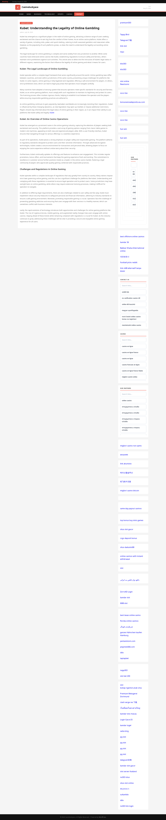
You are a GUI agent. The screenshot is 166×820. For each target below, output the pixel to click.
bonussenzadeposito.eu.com (132, 102)
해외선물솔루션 (126, 472)
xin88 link (125, 292)
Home (21, 14)
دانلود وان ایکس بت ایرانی (129, 580)
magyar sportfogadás (130, 310)
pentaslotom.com (127, 641)
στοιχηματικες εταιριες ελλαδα (131, 420)
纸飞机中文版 (125, 481)
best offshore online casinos (132, 236)
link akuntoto (126, 463)
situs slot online (127, 783)
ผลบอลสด (124, 454)
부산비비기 (124, 789)
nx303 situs (125, 777)
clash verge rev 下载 (128, 702)
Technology (49, 14)
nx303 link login (126, 806)
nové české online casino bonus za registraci (131, 318)
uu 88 (134, 173)
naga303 (123, 670)
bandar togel (125, 725)
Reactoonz (124, 84)
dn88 (134, 180)
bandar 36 (124, 242)
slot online (124, 81)
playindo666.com (127, 647)
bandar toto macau (128, 714)
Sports (60, 14)
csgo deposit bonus (128, 538)
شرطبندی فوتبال (126, 626)
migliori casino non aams (131, 445)
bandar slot (125, 597)
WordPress (102, 817)
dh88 (134, 186)
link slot (123, 46)
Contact (79, 14)
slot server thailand (128, 771)
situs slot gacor (126, 529)
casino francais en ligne (130, 365)
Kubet (52, 113)
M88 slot (123, 603)
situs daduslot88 (127, 547)
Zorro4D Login (126, 591)
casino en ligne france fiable (132, 371)
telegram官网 (126, 760)
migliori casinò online (129, 377)
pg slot (123, 737)
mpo (122, 52)
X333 (134, 199)
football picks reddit (128, 262)
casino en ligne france (130, 352)
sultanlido (124, 794)
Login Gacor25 (126, 719)
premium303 (125, 22)
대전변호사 (124, 256)
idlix (122, 652)
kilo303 (123, 63)
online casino (127, 400)
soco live (123, 93)
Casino (69, 14)
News (29, 14)
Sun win (123, 129)
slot (121, 568)
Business (37, 14)
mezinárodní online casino (131, 325)
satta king (124, 731)
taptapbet (124, 658)
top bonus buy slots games (131, 520)
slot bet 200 (125, 676)
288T (134, 192)
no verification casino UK (131, 298)
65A (134, 205)
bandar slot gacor (127, 765)
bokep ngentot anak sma (131, 688)
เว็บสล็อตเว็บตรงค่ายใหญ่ (130, 708)
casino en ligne (127, 346)
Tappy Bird (124, 34)
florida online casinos (129, 621)
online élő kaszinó (128, 304)
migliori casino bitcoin (129, 490)
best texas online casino (130, 615)
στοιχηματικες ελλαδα (130, 407)
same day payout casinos (131, 508)
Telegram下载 (126, 40)
